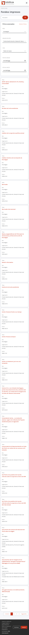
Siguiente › (24, 614)
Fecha (3, 98)
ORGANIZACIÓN (6, 38)
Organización (5, 91)
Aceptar (24, 627)
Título (3, 79)
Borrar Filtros (23, 24)
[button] (26, 3)
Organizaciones (5, 539)
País (3, 86)
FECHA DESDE (6, 57)
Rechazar (16, 627)
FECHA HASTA (6, 67)
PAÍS (3, 28)
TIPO (3, 48)
